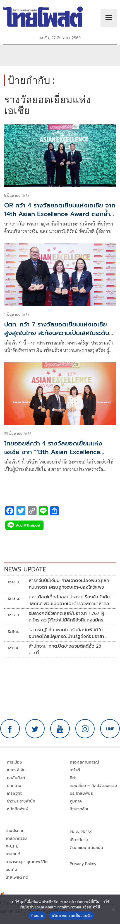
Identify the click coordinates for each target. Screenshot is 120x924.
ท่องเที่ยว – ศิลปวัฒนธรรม (93, 786)
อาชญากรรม (16, 838)
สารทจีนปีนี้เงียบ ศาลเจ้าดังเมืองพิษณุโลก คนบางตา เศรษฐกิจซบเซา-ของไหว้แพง (69, 584)
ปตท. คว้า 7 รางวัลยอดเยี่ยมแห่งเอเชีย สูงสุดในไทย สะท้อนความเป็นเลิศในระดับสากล (56, 333)
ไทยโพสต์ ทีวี (17, 877)
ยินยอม (37, 915)
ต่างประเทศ (15, 831)
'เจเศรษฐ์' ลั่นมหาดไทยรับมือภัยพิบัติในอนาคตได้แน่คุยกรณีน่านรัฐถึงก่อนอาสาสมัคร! (66, 633)
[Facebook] (10, 729)
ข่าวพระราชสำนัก (21, 801)
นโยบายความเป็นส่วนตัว (72, 915)
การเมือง (14, 762)
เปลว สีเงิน (16, 770)
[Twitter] (35, 729)
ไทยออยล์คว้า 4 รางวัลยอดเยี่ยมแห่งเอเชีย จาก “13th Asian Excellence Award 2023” (53, 452)
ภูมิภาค (76, 801)
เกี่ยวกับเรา (79, 840)
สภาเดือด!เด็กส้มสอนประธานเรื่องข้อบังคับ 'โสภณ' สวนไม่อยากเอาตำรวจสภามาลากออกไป (69, 600)
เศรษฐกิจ (14, 793)
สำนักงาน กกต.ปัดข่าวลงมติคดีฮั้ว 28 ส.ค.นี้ (65, 649)
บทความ (14, 786)
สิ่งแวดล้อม (80, 809)
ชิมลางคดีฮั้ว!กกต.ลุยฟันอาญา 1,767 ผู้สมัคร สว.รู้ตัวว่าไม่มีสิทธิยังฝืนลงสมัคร (66, 616)
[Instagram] (85, 729)
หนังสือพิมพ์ (17, 809)
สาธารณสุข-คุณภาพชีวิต (26, 862)
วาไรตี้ (75, 770)
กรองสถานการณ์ (84, 762)
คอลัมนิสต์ (16, 778)
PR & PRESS (81, 832)
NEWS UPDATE (25, 569)
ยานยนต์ (13, 854)
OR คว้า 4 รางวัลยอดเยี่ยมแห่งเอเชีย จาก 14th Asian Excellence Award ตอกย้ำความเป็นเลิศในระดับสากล (59, 214)
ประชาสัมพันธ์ (81, 793)
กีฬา (73, 778)
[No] (113, 909)
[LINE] (110, 729)
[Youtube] (60, 729)
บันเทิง (11, 870)
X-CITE (12, 846)
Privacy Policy (83, 864)
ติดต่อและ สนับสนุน (86, 848)
